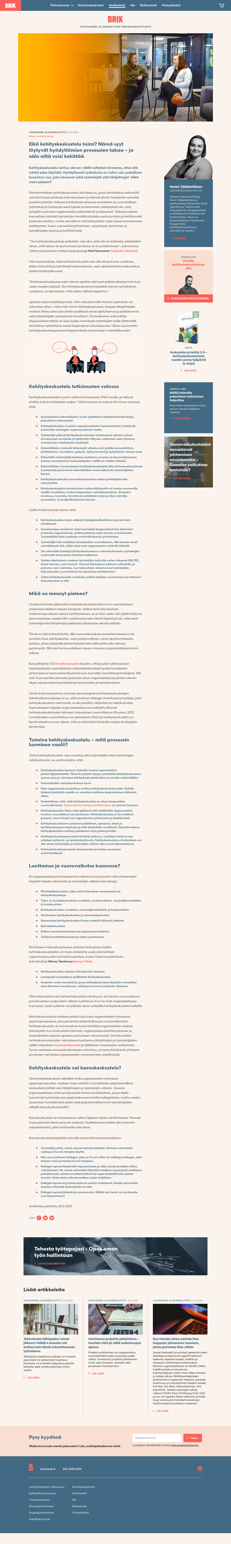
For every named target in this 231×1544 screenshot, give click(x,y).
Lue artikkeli (182, 418)
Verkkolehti (117, 5)
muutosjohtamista (66, 1045)
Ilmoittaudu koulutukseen (190, 298)
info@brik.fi (47, 1469)
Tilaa (194, 1438)
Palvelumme (60, 5)
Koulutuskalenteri (91, 5)
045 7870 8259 (72, 1469)
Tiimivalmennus (39, 1500)
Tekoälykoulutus (39, 1519)
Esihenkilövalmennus (42, 1493)
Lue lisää (179, 238)
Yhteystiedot (171, 5)
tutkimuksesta (68, 664)
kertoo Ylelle (83, 961)
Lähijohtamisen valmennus (46, 1487)
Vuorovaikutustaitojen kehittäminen (87, 805)
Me (132, 5)
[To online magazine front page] (115, 19)
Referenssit (148, 5)
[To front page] (10, 5)
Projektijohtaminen (41, 1512)
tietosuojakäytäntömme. (185, 1445)
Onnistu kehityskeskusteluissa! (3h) (188, 264)
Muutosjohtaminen (41, 1506)
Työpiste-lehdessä (124, 251)
